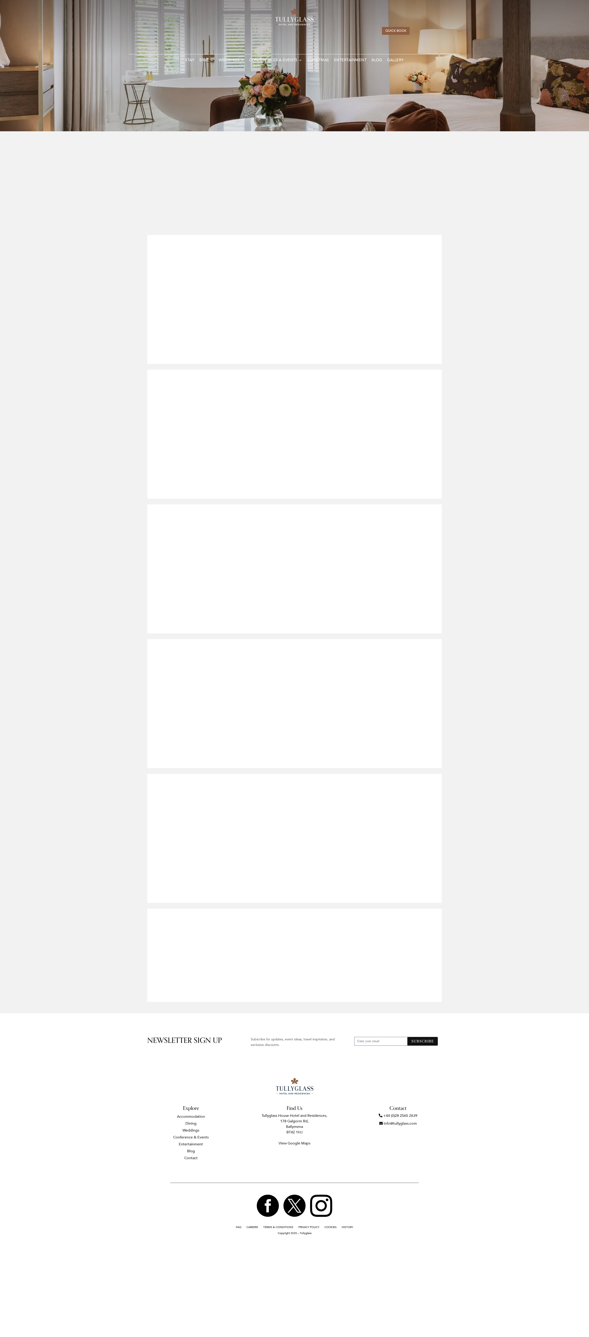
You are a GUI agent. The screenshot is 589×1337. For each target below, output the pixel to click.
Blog (377, 61)
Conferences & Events (273, 61)
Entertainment (350, 61)
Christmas (318, 61)
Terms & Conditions (278, 1227)
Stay (189, 61)
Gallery (395, 61)
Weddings (229, 61)
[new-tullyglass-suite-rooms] (368, 491)
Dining (190, 1124)
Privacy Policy (308, 1227)
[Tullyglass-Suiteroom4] (221, 357)
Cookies (330, 1227)
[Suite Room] (368, 761)
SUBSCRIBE (422, 1041)
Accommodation (294, 140)
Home (266, 140)
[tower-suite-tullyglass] (221, 626)
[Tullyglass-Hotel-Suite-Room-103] (221, 896)
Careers (252, 1227)
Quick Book (395, 30)
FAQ (238, 1227)
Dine (204, 61)
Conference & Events (191, 1138)
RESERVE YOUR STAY (294, 216)
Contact (191, 1158)
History (347, 1227)
